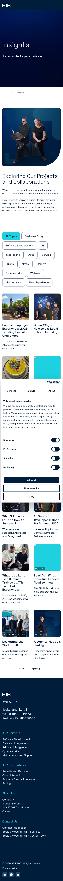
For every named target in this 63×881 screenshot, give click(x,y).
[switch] (55, 449)
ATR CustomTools (14, 765)
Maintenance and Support (18, 755)
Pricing (6, 783)
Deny (31, 496)
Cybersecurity (10, 751)
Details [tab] (31, 391)
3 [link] (26, 669)
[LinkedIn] (4, 874)
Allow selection (31, 488)
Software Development (16, 739)
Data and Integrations (15, 743)
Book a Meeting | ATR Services (21, 831)
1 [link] (19, 669)
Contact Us (9, 821)
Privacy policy (9, 868)
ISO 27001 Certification (16, 807)
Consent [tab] (11, 391)
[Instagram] (11, 874)
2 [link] (23, 669)
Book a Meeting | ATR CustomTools (24, 835)
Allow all (31, 480)
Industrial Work (11, 803)
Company (8, 799)
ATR (4, 92)
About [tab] (51, 391)
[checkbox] (34, 236)
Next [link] (35, 668)
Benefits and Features (15, 771)
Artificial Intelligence (14, 747)
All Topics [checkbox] (11, 236)
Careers (7, 811)
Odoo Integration (12, 775)
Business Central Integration (19, 779)
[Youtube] (18, 874)
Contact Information (14, 827)
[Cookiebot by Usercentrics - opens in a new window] (47, 383)
